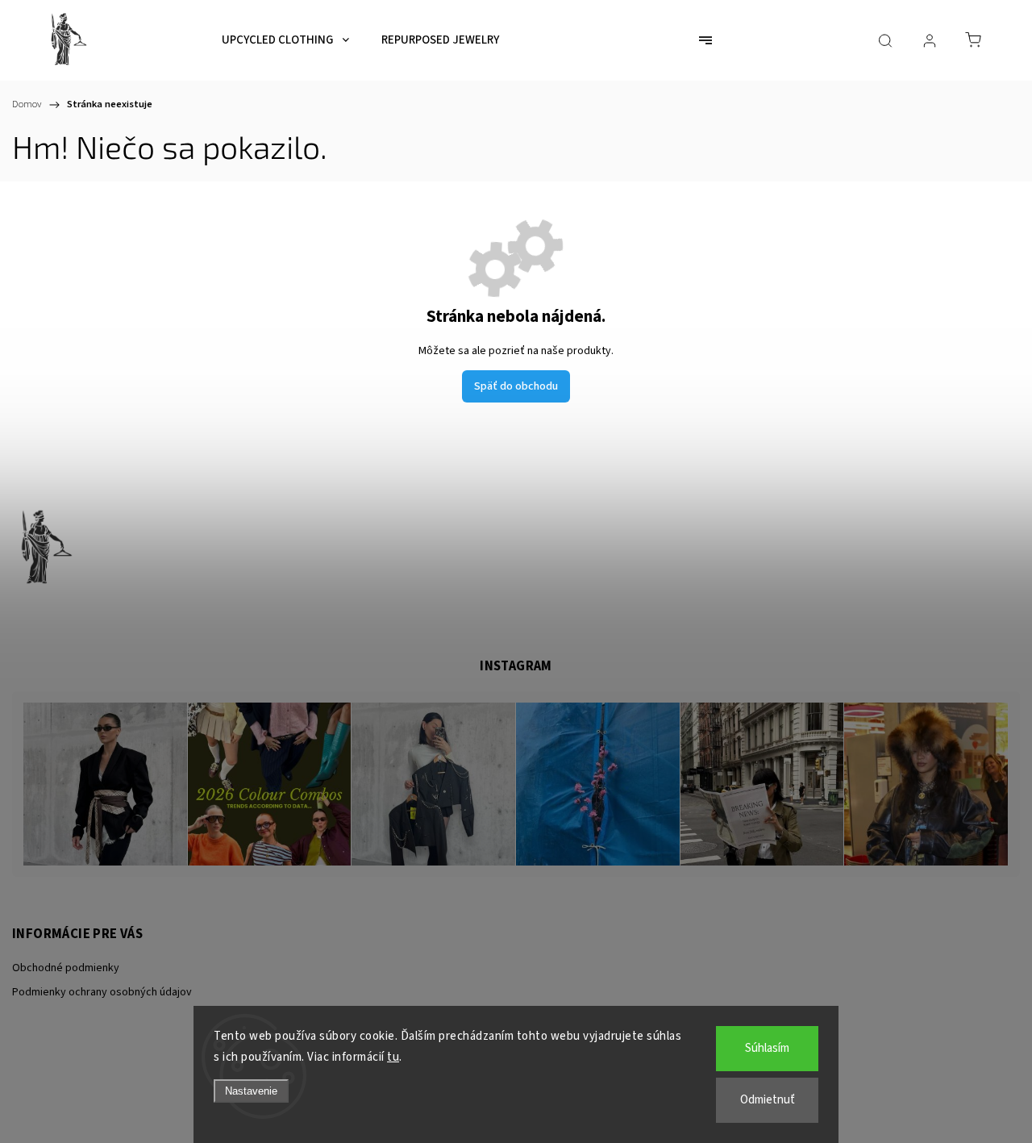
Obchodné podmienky (65, 968)
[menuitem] (285, 40)
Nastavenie (251, 1091)
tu (393, 1057)
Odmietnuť (767, 1099)
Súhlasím (767, 1048)
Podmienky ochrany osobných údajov (102, 992)
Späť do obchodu (516, 386)
